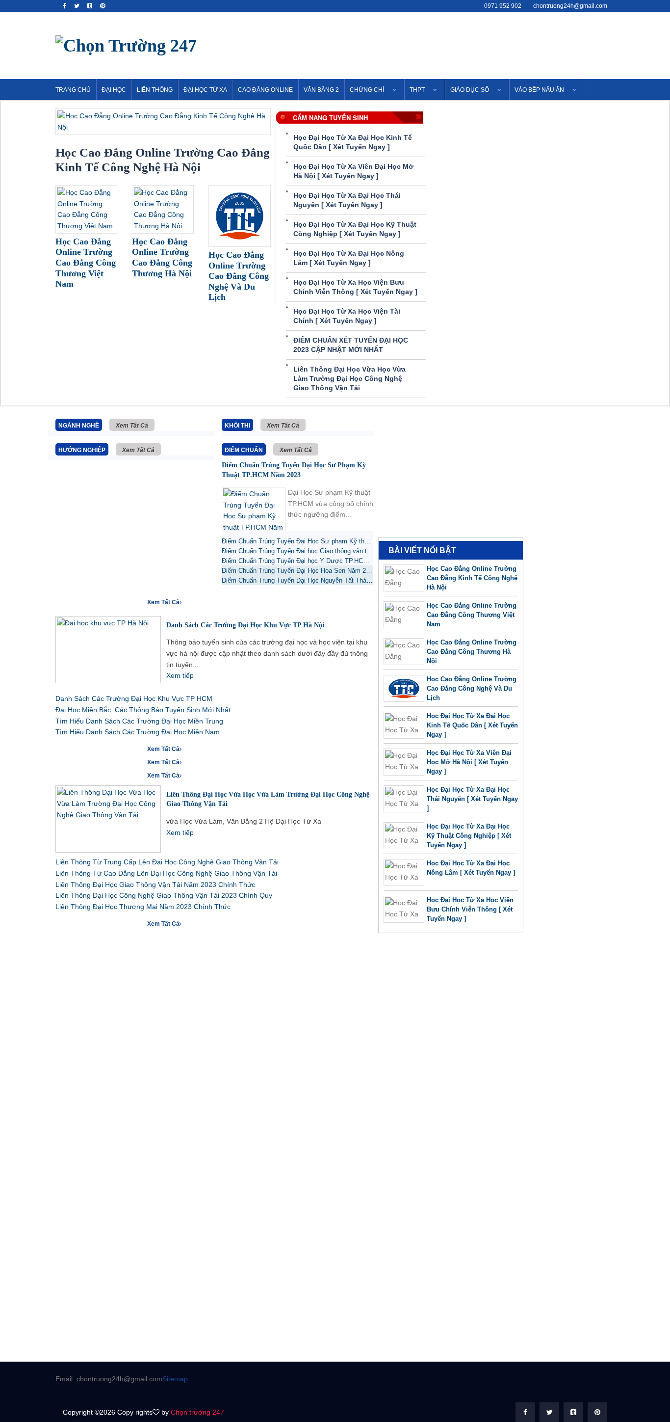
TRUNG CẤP (79, 761)
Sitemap (175, 1379)
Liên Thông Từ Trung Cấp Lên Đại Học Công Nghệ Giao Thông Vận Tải (167, 862)
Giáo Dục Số (469, 89)
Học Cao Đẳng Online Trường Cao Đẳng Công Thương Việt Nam (471, 615)
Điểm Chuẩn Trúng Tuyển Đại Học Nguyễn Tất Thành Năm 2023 (297, 580)
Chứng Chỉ (367, 89)
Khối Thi (237, 425)
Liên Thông (79, 774)
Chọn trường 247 (197, 1412)
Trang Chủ (73, 89)
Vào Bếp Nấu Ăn (539, 89)
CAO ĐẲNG (77, 748)
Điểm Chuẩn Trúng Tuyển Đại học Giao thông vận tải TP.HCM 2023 (297, 551)
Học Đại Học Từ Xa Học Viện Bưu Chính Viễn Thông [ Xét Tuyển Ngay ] (470, 909)
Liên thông (155, 89)
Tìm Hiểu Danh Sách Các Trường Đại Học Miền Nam (137, 732)
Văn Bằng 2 (321, 89)
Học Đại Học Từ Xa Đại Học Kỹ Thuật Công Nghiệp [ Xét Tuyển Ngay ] (469, 836)
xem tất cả (132, 425)
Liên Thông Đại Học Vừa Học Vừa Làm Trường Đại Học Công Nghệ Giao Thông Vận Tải (349, 378)
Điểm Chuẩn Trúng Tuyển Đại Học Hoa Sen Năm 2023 (297, 570)
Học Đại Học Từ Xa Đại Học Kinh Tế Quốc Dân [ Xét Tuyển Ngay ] (472, 725)
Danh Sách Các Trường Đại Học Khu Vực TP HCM (133, 698)
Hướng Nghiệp (81, 450)
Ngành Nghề (78, 425)
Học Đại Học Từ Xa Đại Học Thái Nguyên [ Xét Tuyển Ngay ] (472, 799)
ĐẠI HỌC (73, 601)
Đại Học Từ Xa (205, 89)
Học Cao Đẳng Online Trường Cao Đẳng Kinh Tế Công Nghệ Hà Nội (472, 578)
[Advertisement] (436, 44)
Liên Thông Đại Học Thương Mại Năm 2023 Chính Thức (143, 907)
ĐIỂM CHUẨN (244, 450)
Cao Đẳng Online (265, 89)
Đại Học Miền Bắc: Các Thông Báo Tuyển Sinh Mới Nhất (143, 710)
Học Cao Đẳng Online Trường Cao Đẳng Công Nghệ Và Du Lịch (471, 688)
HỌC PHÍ (73, 922)
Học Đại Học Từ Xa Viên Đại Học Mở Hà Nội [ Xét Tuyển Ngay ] (469, 762)
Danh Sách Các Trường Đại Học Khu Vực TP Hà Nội (245, 625)
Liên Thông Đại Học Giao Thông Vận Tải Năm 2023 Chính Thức (155, 884)
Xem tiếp (180, 675)
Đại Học (114, 89)
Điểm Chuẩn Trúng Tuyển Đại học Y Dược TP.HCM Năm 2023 (297, 560)
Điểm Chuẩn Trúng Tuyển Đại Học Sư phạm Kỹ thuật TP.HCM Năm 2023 (294, 470)
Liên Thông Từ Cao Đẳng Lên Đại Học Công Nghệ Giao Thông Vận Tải (166, 873)
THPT (417, 89)
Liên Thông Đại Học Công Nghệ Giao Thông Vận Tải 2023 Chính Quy (163, 895)
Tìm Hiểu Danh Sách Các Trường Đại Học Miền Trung (139, 721)
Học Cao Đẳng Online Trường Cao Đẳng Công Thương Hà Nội (471, 652)
